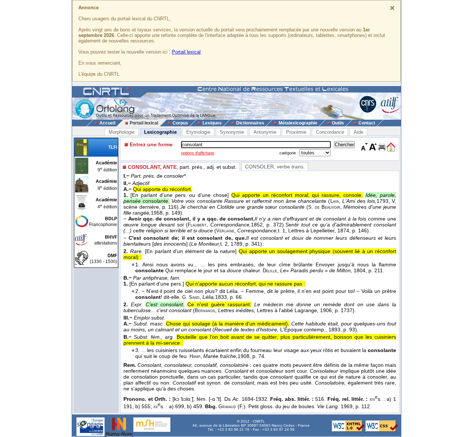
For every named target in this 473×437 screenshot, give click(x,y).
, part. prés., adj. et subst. (182, 167)
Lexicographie (160, 132)
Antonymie (264, 132)
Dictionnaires (250, 123)
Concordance (330, 132)
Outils (338, 123)
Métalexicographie (298, 123)
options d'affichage (197, 153)
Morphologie (122, 132)
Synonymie (232, 132)
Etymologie (198, 132)
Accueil (107, 123)
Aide (358, 132)
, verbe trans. (275, 167)
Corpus (180, 123)
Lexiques (212, 123)
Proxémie (296, 132)
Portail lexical (186, 52)
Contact (366, 123)
